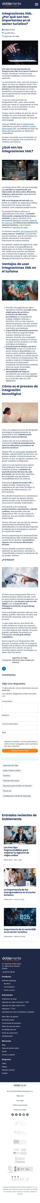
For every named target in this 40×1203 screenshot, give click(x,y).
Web (4, 732)
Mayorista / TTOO (8, 1009)
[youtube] (23, 1114)
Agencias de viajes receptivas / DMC (15, 1002)
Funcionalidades (9, 987)
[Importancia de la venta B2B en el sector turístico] (20, 917)
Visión (4, 1063)
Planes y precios (9, 990)
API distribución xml (9, 1030)
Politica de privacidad (20, 1105)
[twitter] (27, 1114)
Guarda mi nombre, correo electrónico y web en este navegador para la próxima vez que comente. (21, 744)
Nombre (6, 715)
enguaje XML (11, 129)
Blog (3, 1045)
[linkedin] (12, 1114)
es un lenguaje (19, 452)
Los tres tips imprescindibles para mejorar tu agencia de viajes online (16, 851)
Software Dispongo (9, 981)
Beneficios (7, 983)
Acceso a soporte (8, 1055)
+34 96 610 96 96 (8, 972)
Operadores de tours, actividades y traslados (18, 1012)
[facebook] (16, 1114)
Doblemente (28, 124)
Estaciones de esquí (9, 999)
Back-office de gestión (10, 1017)
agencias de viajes (20, 227)
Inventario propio (8, 1020)
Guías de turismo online (10, 1048)
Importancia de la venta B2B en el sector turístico (20, 930)
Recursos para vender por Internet (23, 661)
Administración (7, 1036)
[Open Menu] (36, 4)
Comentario (7, 701)
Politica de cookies (20, 1110)
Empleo (5, 1073)
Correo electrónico (10, 724)
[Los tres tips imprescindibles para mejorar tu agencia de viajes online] (20, 835)
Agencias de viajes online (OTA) (13, 1005)
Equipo (4, 1067)
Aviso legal (20, 1100)
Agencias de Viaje (11, 36)
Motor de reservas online (11, 1026)
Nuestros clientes (8, 1070)
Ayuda (4, 1051)
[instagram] (20, 1114)
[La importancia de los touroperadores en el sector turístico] (20, 877)
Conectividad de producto (11, 1023)
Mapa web (20, 1096)
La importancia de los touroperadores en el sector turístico (20, 892)
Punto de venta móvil (10, 1033)
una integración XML (29, 231)
